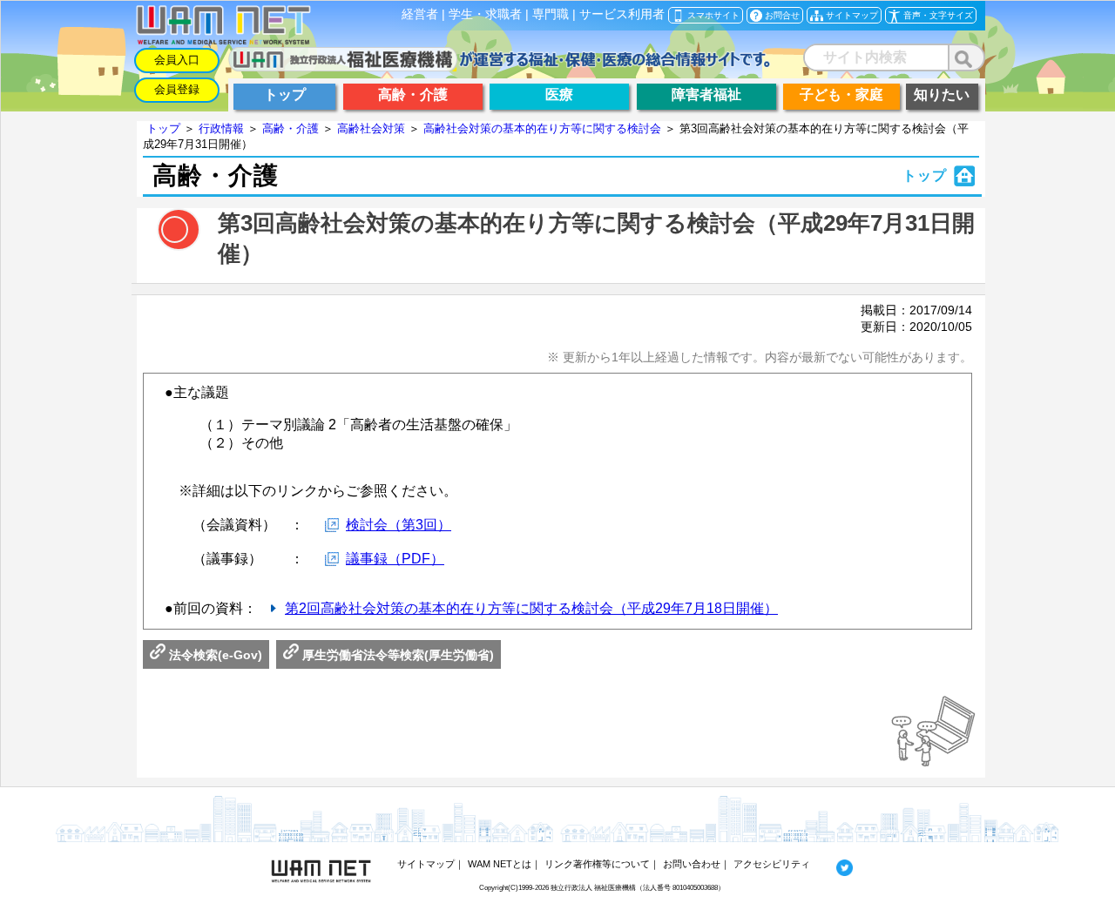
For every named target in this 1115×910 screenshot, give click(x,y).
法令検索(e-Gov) (214, 655)
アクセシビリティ (771, 864)
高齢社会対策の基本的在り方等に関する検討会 (542, 128)
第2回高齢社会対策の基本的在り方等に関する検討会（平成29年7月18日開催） (531, 608)
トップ (163, 128)
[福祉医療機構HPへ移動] (499, 66)
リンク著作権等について (597, 864)
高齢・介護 (290, 128)
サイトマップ (426, 864)
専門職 (550, 14)
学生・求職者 (485, 14)
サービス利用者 (622, 14)
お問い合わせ (691, 864)
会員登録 (176, 89)
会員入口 (176, 59)
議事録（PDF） (395, 558)
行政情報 (221, 128)
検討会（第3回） (398, 524)
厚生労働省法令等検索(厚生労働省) (396, 655)
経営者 (420, 14)
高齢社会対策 (371, 128)
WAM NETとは (499, 864)
